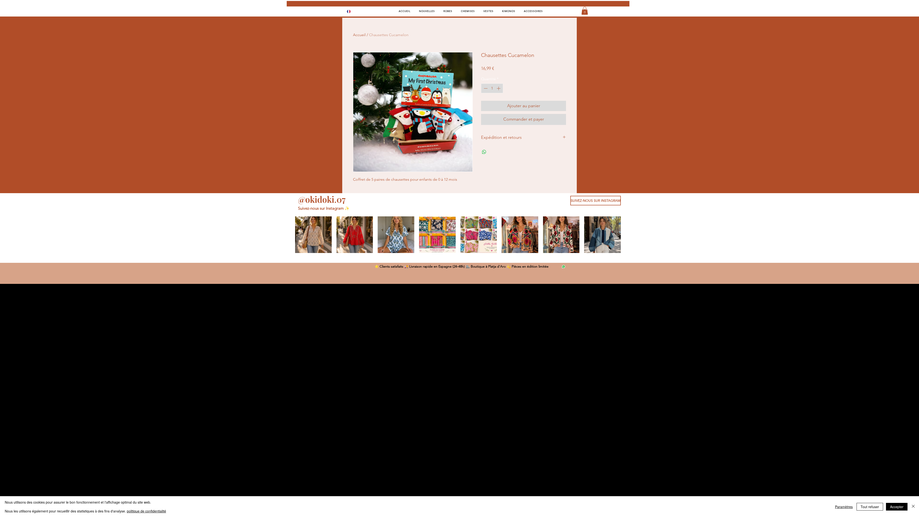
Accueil (359, 35)
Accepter (896, 506)
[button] (584, 11)
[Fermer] (913, 506)
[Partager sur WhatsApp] (484, 152)
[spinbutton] (492, 88)
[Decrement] (485, 88)
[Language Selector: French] (351, 11)
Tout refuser (870, 506)
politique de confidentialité (146, 511)
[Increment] (499, 88)
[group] (458, 234)
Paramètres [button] (844, 506)
